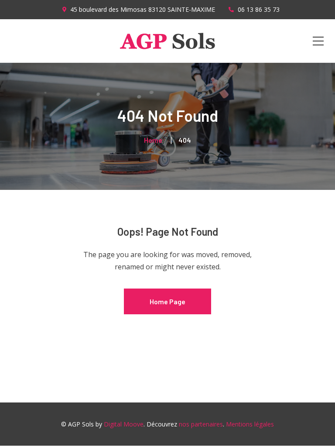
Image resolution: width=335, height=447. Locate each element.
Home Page (167, 301)
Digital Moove (124, 424)
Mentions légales (250, 424)
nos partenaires (201, 424)
